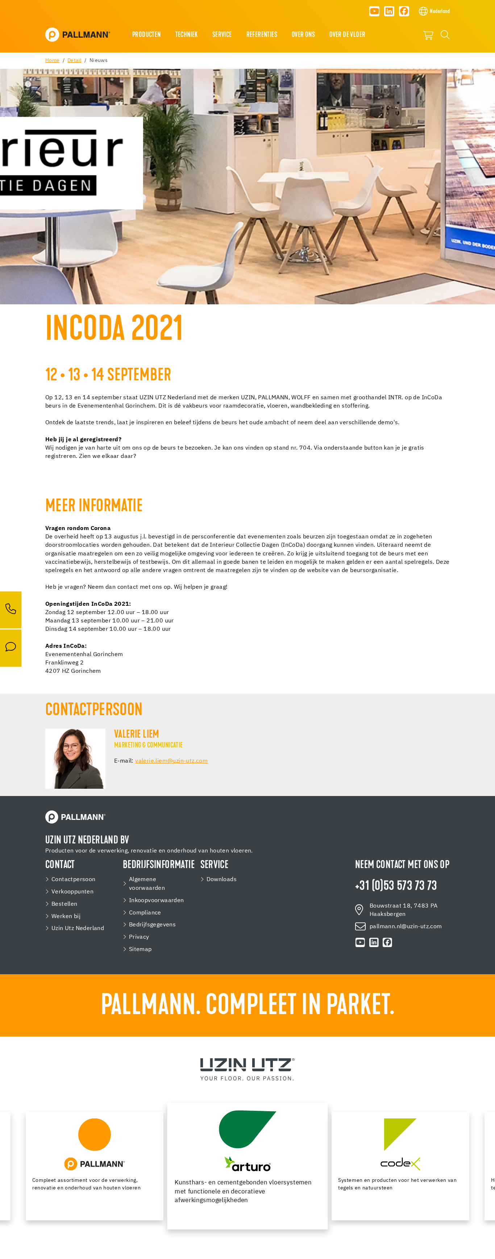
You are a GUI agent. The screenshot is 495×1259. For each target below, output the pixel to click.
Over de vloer (347, 35)
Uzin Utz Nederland (77, 928)
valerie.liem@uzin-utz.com (171, 761)
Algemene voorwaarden (147, 884)
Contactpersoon (73, 879)
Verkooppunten (72, 892)
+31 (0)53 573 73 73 (396, 886)
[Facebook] (404, 11)
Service (222, 35)
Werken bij (65, 916)
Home (52, 60)
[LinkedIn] (389, 11)
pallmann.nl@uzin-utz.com (406, 926)
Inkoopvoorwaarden (156, 900)
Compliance (145, 913)
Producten (146, 35)
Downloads (222, 879)
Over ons (303, 35)
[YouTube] (374, 11)
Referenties (261, 35)
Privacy (139, 937)
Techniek (186, 35)
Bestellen (64, 904)
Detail (74, 60)
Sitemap (140, 949)
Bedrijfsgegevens (152, 924)
